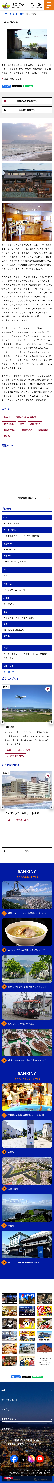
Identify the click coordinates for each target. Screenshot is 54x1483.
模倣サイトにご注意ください (27, 1440)
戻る (27, 851)
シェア (7, 86)
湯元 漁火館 (9, 672)
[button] (3, 722)
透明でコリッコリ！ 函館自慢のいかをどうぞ (28, 1060)
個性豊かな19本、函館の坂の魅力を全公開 (27, 986)
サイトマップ (35, 1444)
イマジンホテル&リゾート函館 (22, 813)
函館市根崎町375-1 (12, 78)
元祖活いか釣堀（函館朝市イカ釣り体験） (27, 1115)
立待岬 (11, 1225)
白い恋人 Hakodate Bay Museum (23, 1262)
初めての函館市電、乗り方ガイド (23, 1023)
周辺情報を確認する (27, 497)
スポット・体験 (17, 14)
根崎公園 (10, 726)
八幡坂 (11, 1152)
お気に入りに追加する (27, 101)
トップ (4, 14)
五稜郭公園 (13, 1188)
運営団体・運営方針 (16, 1444)
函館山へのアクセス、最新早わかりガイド (27, 913)
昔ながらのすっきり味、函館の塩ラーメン (27, 950)
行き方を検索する (27, 110)
